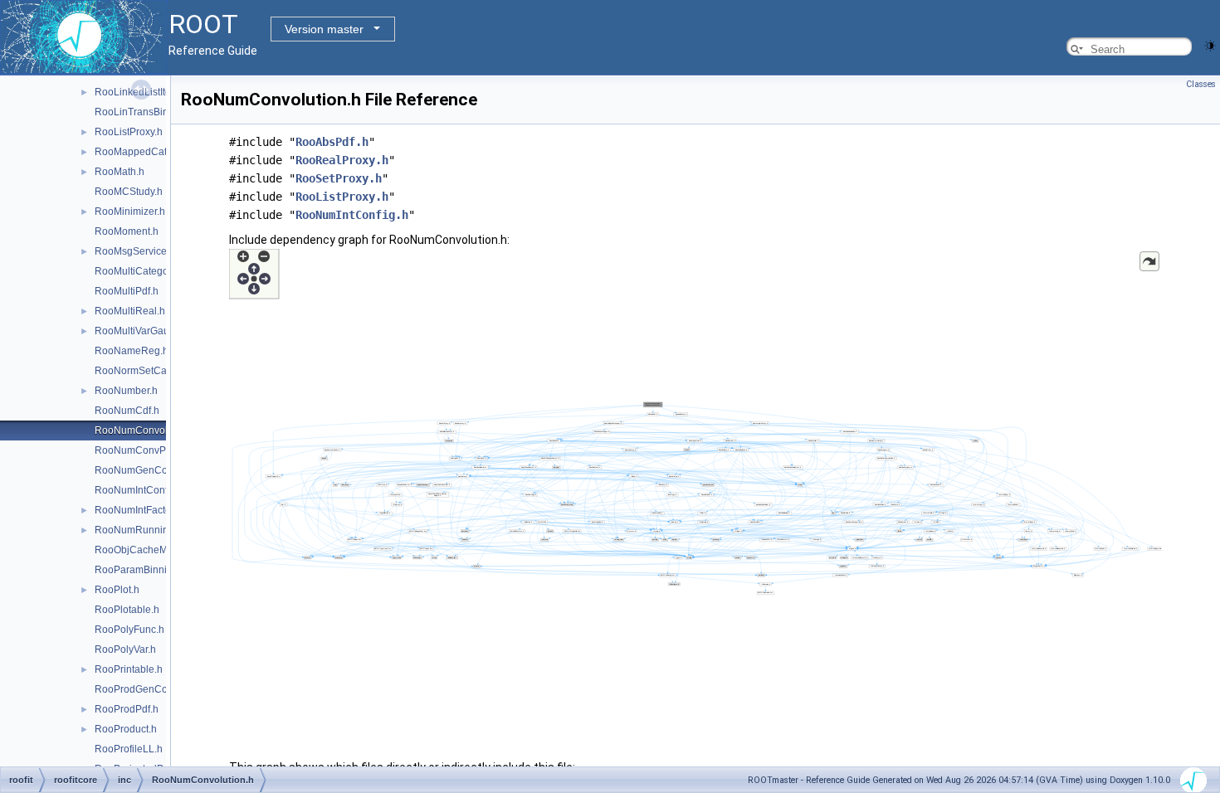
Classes (1201, 84)
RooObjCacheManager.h (151, 550)
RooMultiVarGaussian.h (148, 331)
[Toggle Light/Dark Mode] (1210, 44)
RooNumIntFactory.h (141, 510)
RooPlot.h (117, 590)
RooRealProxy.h (341, 160)
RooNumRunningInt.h (144, 530)
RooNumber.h (126, 390)
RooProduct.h (126, 729)
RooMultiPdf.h (127, 291)
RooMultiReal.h (130, 311)
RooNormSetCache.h (143, 371)
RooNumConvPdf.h (139, 450)
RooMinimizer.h (130, 211)
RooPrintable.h (129, 669)
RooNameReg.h (131, 351)
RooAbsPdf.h (331, 141)
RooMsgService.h (135, 251)
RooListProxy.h (129, 132)
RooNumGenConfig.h (144, 470)
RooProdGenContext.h (146, 689)
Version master (324, 29)
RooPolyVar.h (125, 649)
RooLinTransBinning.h (146, 112)
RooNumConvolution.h (146, 430)
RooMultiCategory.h (139, 271)
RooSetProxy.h (338, 178)
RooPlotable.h (127, 609)
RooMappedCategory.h (147, 152)
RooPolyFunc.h (129, 629)
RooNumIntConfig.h (139, 490)
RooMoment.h (127, 231)
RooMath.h (119, 172)
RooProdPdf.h (127, 709)
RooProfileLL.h (129, 749)
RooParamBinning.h (141, 570)
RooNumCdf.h (127, 410)
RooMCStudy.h (129, 191)
